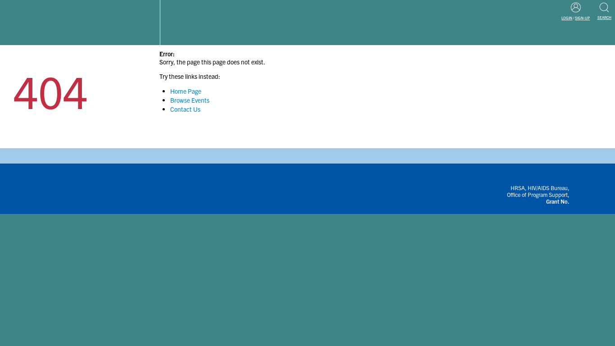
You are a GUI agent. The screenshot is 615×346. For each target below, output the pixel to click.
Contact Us (185, 109)
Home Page (185, 91)
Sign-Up (582, 17)
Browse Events (189, 100)
